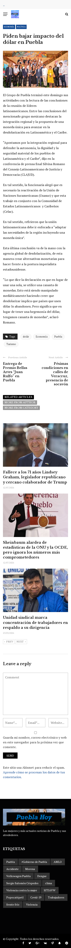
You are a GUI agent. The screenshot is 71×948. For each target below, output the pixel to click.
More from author (20, 402)
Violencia (31, 904)
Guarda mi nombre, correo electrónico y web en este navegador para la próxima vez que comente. (35, 742)
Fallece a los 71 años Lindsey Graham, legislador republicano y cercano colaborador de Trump (35, 477)
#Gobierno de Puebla (34, 862)
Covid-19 (35, 897)
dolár (26, 336)
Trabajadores (56, 897)
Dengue (42, 876)
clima (48, 883)
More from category (21, 407)
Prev (9, 641)
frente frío (12, 904)
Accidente (12, 869)
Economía (9, 26)
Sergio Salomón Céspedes (22, 883)
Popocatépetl (15, 897)
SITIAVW (49, 890)
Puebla (58, 336)
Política (21, 26)
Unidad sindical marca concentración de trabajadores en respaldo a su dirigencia (35, 622)
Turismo (11, 344)
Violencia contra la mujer (21, 890)
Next (20, 641)
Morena (30, 869)
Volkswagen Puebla (18, 876)
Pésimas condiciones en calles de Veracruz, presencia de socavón (55, 374)
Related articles (18, 397)
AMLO (58, 862)
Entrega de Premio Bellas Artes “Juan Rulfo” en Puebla (15, 372)
